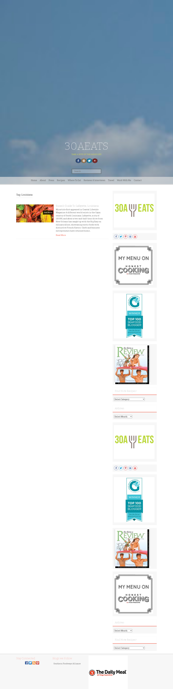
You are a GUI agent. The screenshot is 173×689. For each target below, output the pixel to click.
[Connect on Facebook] (26, 662)
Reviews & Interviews (94, 180)
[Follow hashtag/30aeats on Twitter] (30, 662)
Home (34, 180)
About (43, 180)
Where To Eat (74, 180)
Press (51, 180)
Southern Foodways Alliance (67, 663)
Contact (138, 180)
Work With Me (124, 180)
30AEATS (87, 146)
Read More (61, 235)
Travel (111, 180)
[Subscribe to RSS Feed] (34, 662)
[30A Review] (132, 365)
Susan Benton (48, 212)
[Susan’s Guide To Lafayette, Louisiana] (34, 213)
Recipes (61, 180)
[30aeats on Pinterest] (37, 662)
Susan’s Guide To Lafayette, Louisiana (77, 205)
